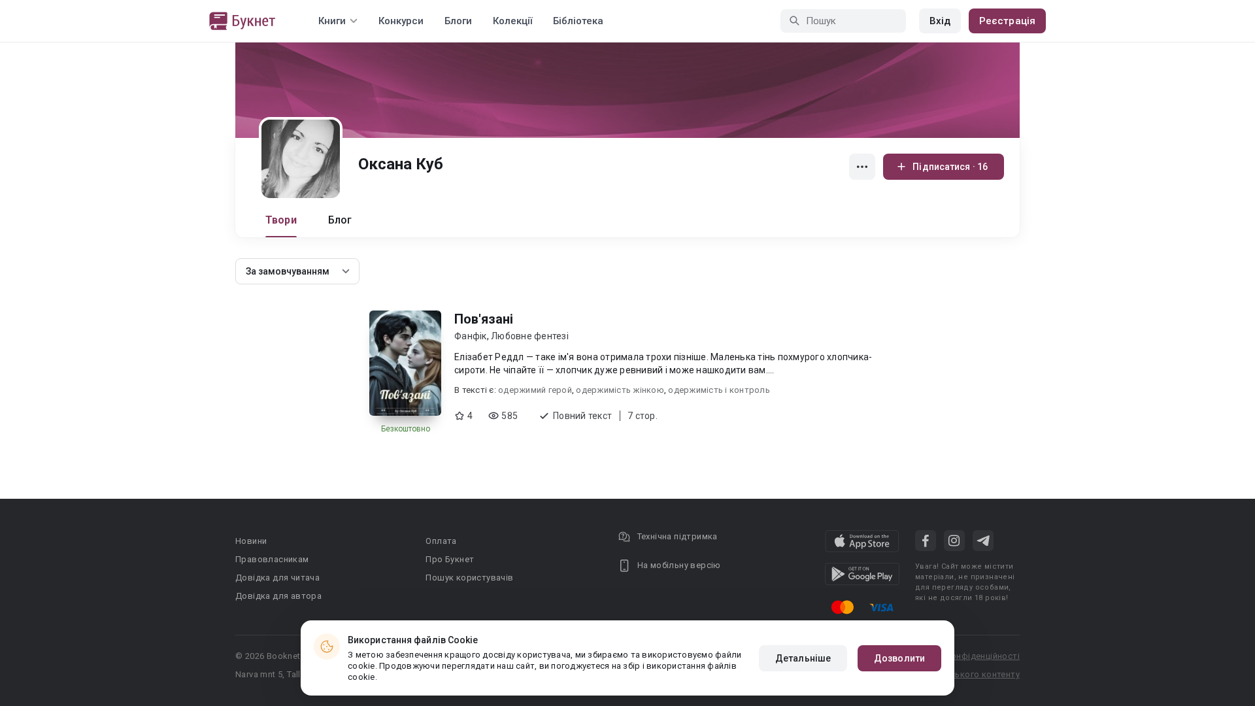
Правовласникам (272, 559)
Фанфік (470, 336)
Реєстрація (1007, 21)
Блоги (458, 21)
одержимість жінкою (620, 390)
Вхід (939, 21)
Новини (251, 541)
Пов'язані (483, 319)
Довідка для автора (278, 596)
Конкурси (401, 21)
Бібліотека (578, 21)
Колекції (512, 21)
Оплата (441, 541)
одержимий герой (535, 390)
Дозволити (899, 658)
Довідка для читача (277, 577)
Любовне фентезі (530, 336)
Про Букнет (450, 559)
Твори (281, 220)
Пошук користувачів (469, 577)
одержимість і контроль (719, 390)
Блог (340, 220)
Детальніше (803, 658)
